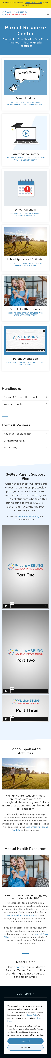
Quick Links (24, 993)
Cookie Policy (32, 1015)
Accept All (26, 1041)
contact (21, 967)
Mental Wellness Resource (20, 915)
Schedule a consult (33, 2)
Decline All (25, 1048)
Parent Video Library (29, 516)
